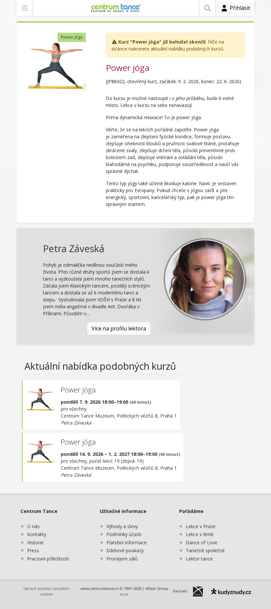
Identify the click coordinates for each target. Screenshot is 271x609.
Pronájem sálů (122, 559)
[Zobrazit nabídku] (25, 8)
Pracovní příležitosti (48, 559)
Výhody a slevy (122, 526)
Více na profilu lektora (119, 328)
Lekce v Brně (199, 534)
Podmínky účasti (123, 534)
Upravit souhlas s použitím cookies (46, 591)
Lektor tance (199, 559)
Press (33, 550)
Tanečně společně (205, 550)
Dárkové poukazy (125, 550)
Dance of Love (201, 542)
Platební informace (126, 542)
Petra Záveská (73, 248)
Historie (35, 542)
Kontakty (36, 534)
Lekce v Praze (200, 526)
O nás (33, 526)
